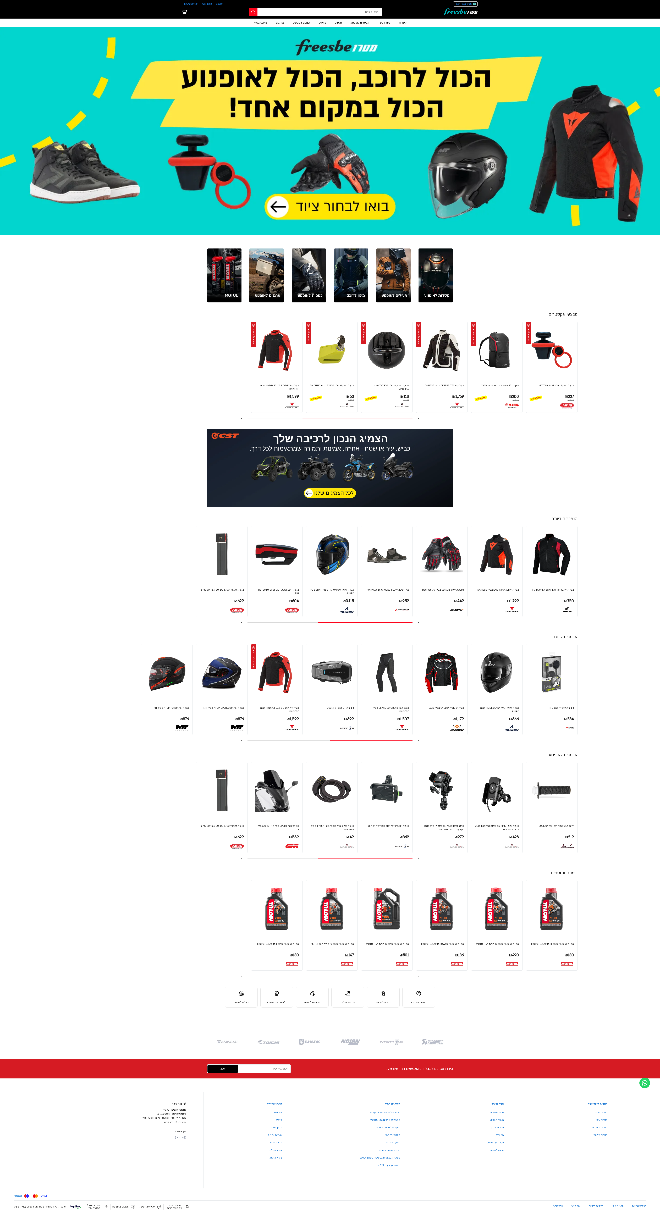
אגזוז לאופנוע (497, 1150)
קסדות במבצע (392, 1135)
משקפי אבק (498, 1127)
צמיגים (322, 23)
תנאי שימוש (618, 1206)
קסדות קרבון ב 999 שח (388, 1165)
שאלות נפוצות (275, 1135)
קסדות (402, 23)
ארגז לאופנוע (497, 1112)
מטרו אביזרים (274, 1104)
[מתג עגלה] (185, 12)
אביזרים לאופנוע (359, 23)
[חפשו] (253, 12)
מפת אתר (558, 1206)
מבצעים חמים (392, 1104)
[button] (552, 367)
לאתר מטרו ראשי (463, 3)
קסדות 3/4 (601, 1120)
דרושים (219, 3)
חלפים (338, 23)
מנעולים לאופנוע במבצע (388, 1127)
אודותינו (278, 1112)
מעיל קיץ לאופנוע (495, 1142)
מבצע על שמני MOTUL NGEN (385, 1120)
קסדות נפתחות (599, 1127)
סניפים (279, 1120)
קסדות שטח (601, 1112)
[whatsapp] (644, 1083)
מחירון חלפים (275, 1142)
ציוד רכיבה (384, 23)
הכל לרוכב (498, 1104)
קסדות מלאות (600, 1135)
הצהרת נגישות (191, 3)
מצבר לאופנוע (497, 1120)
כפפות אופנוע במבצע (389, 1150)
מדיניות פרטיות (596, 1206)
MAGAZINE (260, 23)
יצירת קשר (207, 3)
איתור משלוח (275, 1150)
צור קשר (575, 1206)
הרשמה (222, 1068)
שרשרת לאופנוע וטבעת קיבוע (385, 1112)
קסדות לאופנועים (597, 1104)
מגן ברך (500, 1135)
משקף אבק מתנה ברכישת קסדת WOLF (380, 1157)
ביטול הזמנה (276, 1157)
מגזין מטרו (276, 1127)
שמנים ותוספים (301, 23)
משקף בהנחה (393, 1142)
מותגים (280, 23)
